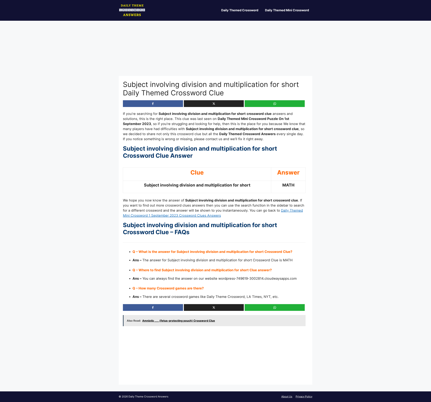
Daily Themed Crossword (239, 10)
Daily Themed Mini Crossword (287, 10)
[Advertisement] (215, 51)
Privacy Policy (304, 396)
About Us (286, 396)
